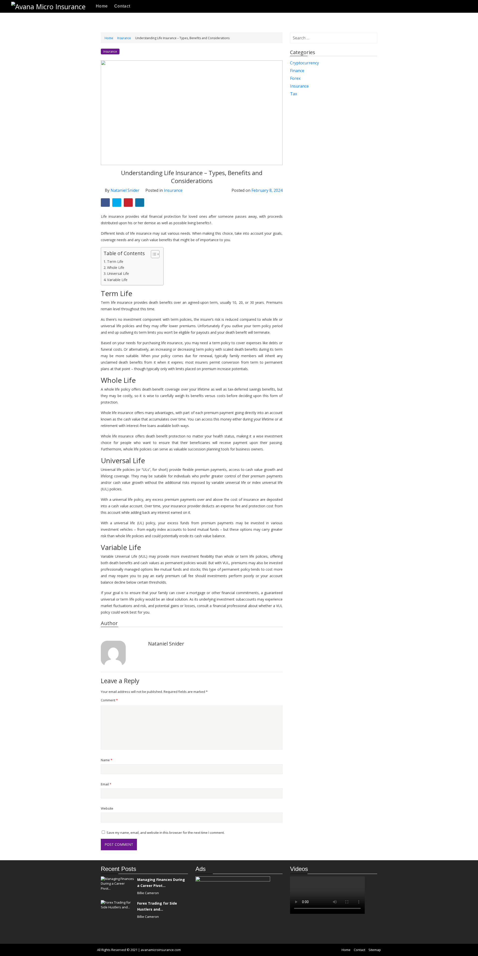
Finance (297, 70)
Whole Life (115, 267)
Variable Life (117, 279)
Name (106, 760)
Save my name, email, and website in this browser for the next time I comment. (166, 832)
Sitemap (374, 950)
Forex (295, 78)
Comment (109, 700)
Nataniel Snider (125, 190)
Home (102, 6)
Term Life (115, 261)
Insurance (124, 38)
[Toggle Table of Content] (152, 254)
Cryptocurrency (304, 63)
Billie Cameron (148, 893)
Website (107, 808)
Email (106, 784)
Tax (293, 94)
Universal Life (118, 273)
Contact (122, 6)
